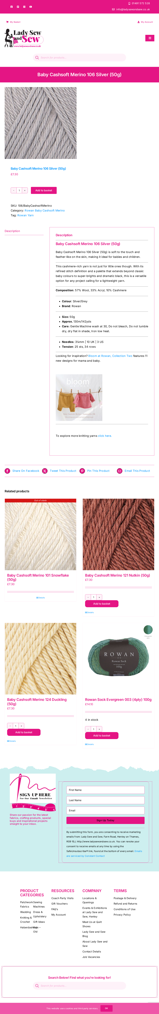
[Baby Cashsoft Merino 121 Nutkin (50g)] (118, 534)
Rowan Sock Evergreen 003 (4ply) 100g (118, 699)
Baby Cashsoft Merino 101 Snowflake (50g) (38, 577)
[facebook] (11, 6)
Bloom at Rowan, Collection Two (110, 355)
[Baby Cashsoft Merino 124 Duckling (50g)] (40, 658)
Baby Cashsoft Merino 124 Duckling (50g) (37, 701)
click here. (105, 435)
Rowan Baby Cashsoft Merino (45, 210)
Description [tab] (12, 231)
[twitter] (18, 6)
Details (42, 597)
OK (106, 1008)
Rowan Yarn (25, 215)
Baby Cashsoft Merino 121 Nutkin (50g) (117, 575)
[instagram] (24, 6)
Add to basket (43, 190)
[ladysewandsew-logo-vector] (24, 30)
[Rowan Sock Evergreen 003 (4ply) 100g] (118, 658)
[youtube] (30, 6)
